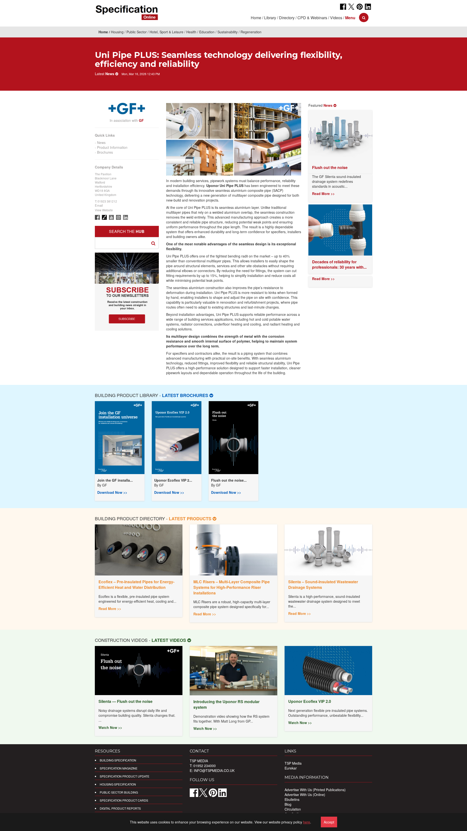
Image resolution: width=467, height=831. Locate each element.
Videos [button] (336, 17)
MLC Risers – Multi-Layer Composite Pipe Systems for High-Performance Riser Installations (231, 587)
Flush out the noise (330, 167)
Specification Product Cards (124, 800)
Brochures (105, 152)
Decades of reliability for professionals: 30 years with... (339, 264)
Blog (288, 804)
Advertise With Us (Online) (305, 794)
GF (104, 485)
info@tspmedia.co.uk (214, 770)
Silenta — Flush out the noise (126, 701)
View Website (104, 210)
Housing (117, 31)
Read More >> (323, 193)
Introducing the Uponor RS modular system (226, 704)
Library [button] (270, 17)
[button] (350, 17)
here (306, 822)
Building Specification (118, 760)
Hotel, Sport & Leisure (166, 31)
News (101, 142)
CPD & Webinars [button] (312, 17)
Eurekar (291, 768)
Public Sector (136, 31)
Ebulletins (292, 799)
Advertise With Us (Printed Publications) (315, 789)
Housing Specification (118, 784)
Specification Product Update (124, 776)
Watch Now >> (110, 727)
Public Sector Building (119, 792)
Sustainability (227, 31)
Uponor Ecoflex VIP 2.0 (309, 701)
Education (207, 31)
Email (99, 205)
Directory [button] (287, 17)
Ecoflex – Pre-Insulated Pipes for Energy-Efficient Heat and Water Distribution (136, 584)
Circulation (293, 809)
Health (191, 31)
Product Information (112, 147)
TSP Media (293, 763)
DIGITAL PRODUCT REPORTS (120, 808)
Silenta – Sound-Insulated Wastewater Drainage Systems (323, 584)
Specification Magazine (118, 768)
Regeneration (251, 31)
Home (256, 17)
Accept (329, 822)
